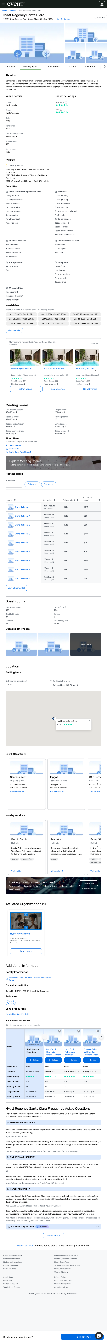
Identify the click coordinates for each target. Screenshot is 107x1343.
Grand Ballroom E (22, 551)
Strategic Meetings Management (67, 1265)
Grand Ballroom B (22, 525)
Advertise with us (61, 1287)
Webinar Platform (61, 1272)
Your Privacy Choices (11, 1287)
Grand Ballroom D (22, 543)
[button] (32, 43)
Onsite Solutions (9, 1269)
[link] (26, 828)
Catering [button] (15, 859)
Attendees (10, 480)
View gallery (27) (96, 58)
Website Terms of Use (62, 1284)
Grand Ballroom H (22, 578)
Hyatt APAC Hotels (20, 933)
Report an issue (25, 1245)
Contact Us (7, 1280)
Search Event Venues (11, 1259)
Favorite (101, 18)
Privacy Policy (60, 1277)
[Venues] (102, 4)
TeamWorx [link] (57, 839)
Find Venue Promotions (12, 1262)
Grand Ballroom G (22, 569)
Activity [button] (54, 859)
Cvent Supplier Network (12, 1255)
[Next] (104, 66)
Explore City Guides (11, 1265)
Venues (13, 11)
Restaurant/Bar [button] (26, 859)
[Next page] (95, 370)
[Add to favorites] (59, 1031)
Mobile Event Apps (61, 1262)
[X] (8, 1002)
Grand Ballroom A (22, 516)
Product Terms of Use (62, 1280)
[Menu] (3, 4)
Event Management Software (66, 1255)
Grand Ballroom (21, 507)
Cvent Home (8, 1277)
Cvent (4, 11)
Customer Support (10, 1284)
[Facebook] (13, 1002)
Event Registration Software (65, 1259)
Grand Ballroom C (22, 534)
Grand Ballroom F (22, 560)
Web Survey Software (62, 1269)
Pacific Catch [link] (19, 839)
